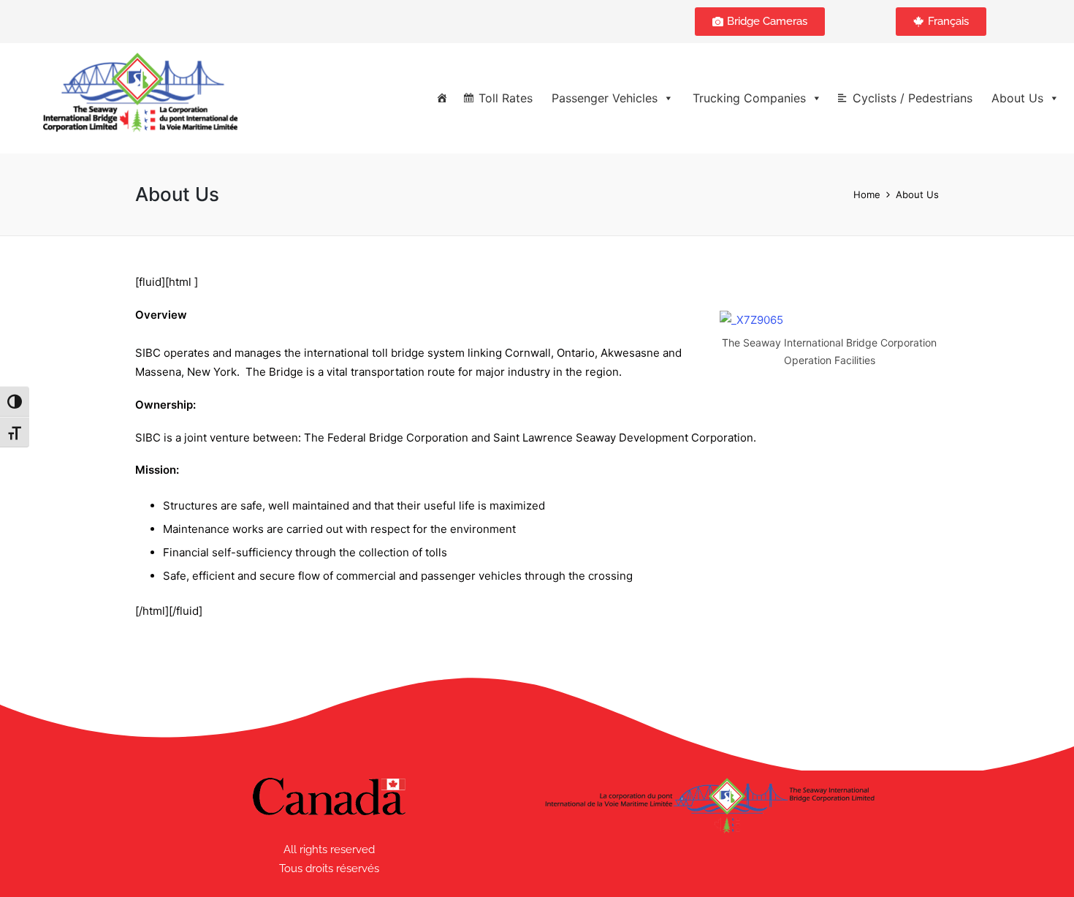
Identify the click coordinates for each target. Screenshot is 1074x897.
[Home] (442, 98)
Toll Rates (506, 98)
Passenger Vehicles (605, 98)
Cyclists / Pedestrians (912, 98)
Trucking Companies (749, 98)
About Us (1017, 98)
